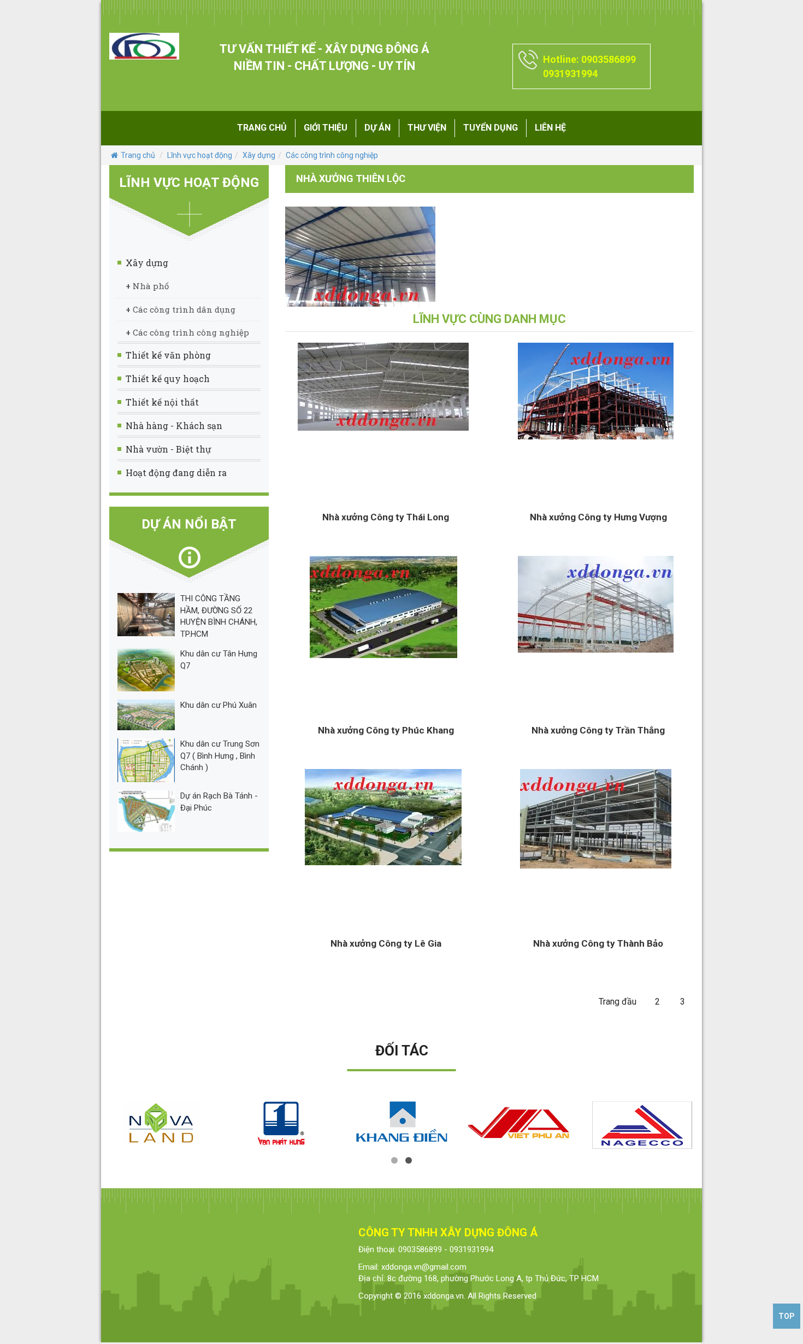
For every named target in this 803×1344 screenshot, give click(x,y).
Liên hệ (550, 127)
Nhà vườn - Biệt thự (168, 449)
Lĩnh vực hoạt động (199, 155)
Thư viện (427, 127)
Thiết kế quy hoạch (168, 378)
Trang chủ (262, 127)
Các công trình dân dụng (180, 309)
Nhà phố (147, 285)
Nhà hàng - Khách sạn (174, 425)
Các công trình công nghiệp (332, 155)
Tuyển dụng (490, 127)
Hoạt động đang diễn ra (176, 472)
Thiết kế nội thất (162, 402)
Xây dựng (259, 155)
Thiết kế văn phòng (168, 355)
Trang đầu (617, 1001)
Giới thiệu (325, 127)
